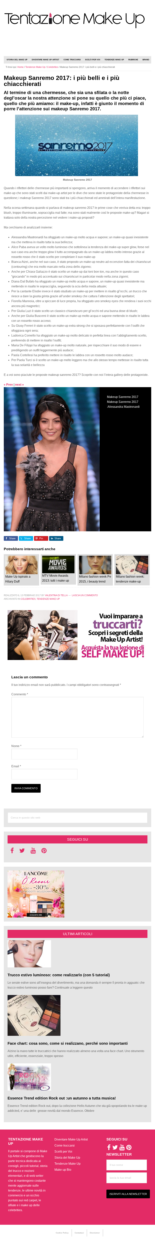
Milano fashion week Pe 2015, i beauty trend (95, 579)
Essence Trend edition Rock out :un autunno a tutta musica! (62, 1098)
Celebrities (28, 599)
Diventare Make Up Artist (71, 1139)
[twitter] (22, 851)
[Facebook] (12, 851)
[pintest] (43, 851)
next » (19, 384)
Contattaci (79, 1233)
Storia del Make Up (67, 1157)
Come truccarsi (64, 1145)
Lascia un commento (85, 595)
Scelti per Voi (63, 1151)
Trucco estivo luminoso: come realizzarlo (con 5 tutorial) (59, 975)
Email (16, 766)
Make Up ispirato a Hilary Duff (17, 579)
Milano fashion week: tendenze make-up (130, 579)
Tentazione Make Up (77, 20)
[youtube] (33, 851)
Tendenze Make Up (48, 599)
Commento (19, 694)
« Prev (8, 384)
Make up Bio (62, 1169)
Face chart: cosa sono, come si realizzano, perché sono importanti (68, 1043)
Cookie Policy (62, 1233)
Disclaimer (95, 1233)
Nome (16, 746)
